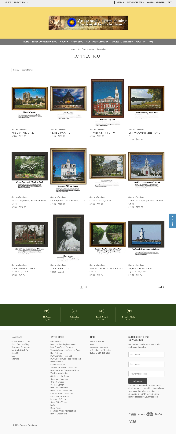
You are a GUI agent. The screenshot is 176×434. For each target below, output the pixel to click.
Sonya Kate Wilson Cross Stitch (63, 367)
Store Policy (55, 408)
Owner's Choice (57, 382)
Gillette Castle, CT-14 (101, 200)
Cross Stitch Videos (58, 402)
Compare (28, 103)
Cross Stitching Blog (71, 41)
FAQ (151, 41)
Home (26, 41)
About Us (141, 41)
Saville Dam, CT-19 (60, 132)
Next (160, 287)
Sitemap (15, 359)
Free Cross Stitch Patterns (61, 347)
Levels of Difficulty (58, 399)
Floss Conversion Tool (44, 41)
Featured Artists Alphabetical (63, 411)
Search (120, 2)
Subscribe (137, 381)
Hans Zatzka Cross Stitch (61, 391)
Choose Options (29, 107)
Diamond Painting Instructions (63, 344)
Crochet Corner (57, 385)
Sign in (150, 2)
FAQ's (52, 405)
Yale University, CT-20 (23, 132)
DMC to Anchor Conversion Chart (64, 370)
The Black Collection (59, 373)
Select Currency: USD (15, 2)
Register (160, 2)
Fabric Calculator (57, 365)
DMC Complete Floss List (61, 356)
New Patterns (56, 353)
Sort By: (16, 70)
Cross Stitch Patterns (59, 396)
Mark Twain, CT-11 (59, 268)
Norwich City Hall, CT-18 (102, 132)
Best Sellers (55, 341)
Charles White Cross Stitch (61, 393)
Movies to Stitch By (122, 41)
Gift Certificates (135, 2)
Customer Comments (97, 41)
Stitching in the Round (59, 376)
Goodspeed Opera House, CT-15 (67, 200)
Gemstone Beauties (59, 379)
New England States (59, 388)
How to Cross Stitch (58, 414)
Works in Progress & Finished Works (65, 350)
